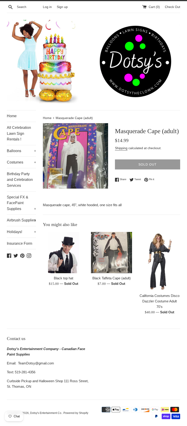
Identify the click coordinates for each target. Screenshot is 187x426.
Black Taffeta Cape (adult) (111, 278)
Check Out (172, 7)
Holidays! (21, 232)
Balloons (21, 151)
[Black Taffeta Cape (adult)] (111, 252)
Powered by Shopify (75, 413)
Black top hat (63, 278)
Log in (47, 7)
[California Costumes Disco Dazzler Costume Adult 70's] (159, 261)
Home (12, 116)
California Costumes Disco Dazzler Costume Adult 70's (159, 301)
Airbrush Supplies (21, 220)
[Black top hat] (63, 252)
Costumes (21, 162)
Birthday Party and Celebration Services (20, 179)
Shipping (121, 148)
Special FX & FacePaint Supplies (21, 203)
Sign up (62, 7)
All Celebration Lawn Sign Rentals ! (19, 133)
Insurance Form (19, 243)
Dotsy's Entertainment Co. (46, 413)
